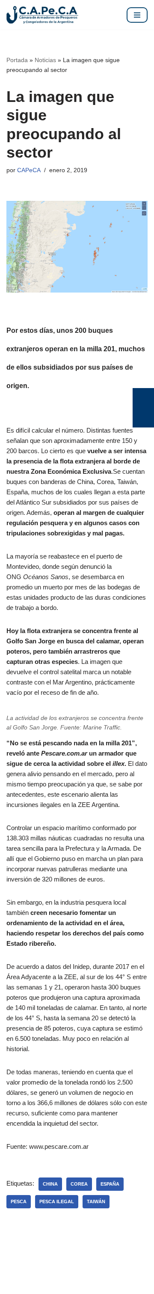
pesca (19, 1201)
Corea (79, 1183)
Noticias (45, 60)
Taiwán (96, 1201)
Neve (13, 1285)
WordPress (97, 1285)
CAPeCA (29, 170)
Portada (17, 60)
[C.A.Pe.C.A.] (42, 15)
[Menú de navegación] (137, 15)
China (50, 1183)
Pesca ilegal (56, 1201)
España (110, 1183)
